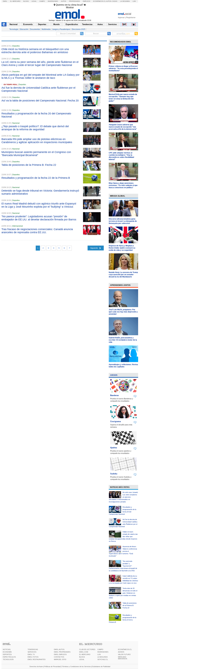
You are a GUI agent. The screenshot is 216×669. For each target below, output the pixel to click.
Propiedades (74, 1)
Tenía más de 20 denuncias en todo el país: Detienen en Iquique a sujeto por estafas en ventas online (123, 593)
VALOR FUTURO (124, 654)
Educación (24, 29)
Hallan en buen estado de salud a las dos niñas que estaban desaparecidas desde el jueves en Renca (123, 536)
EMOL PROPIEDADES (62, 652)
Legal (34, 1)
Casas (114, 1)
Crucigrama (115, 421)
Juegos (113, 375)
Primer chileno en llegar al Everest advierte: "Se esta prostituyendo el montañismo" (123, 68)
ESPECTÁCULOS (9, 657)
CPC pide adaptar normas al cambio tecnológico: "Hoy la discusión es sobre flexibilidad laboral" (121, 156)
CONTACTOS (59, 657)
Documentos (35, 29)
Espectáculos (72, 24)
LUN (99, 654)
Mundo (56, 24)
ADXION (121, 652)
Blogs (26, 1)
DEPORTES (7, 654)
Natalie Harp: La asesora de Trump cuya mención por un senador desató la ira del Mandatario (123, 274)
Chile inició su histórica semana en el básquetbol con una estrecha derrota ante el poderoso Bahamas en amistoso (35, 51)
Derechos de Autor (36, 666)
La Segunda (125, 1)
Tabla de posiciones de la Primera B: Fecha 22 (28, 164)
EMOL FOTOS (33, 657)
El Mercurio (15, 1)
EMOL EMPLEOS (60, 654)
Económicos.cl (99, 1)
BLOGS (82, 657)
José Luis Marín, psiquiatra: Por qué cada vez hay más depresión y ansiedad (123, 312)
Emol (5, 1)
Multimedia (46, 29)
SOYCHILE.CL (102, 659)
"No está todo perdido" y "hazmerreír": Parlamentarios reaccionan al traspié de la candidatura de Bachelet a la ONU (123, 566)
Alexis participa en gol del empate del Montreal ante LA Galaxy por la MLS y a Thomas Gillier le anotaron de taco (40, 76)
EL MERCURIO (84, 654)
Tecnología (13, 29)
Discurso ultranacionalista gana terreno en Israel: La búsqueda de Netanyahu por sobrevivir (123, 221)
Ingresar (121, 17)
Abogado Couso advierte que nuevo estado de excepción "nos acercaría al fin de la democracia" (123, 127)
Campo (42, 1)
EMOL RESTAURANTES (36, 659)
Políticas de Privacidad (52, 666)
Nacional (13, 24)
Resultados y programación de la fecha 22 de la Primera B (35, 177)
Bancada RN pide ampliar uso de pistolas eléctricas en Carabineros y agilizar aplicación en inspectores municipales (36, 141)
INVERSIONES (102, 652)
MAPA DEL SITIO (60, 659)
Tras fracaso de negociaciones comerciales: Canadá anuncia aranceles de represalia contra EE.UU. (37, 231)
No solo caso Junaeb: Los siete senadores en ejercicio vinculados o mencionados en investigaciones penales (123, 497)
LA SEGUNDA (102, 657)
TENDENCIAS (33, 649)
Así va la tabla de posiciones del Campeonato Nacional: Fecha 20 (40, 100)
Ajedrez (113, 448)
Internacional (17, 226)
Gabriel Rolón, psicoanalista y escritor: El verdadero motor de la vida (123, 340)
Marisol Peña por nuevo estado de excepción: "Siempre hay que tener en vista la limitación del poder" (123, 97)
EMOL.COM (83, 652)
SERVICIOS (32, 652)
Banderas (114, 395)
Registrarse (130, 17)
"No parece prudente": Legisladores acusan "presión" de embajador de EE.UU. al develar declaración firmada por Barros (38, 218)
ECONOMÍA (7, 652)
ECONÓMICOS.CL (125, 649)
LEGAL (81, 659)
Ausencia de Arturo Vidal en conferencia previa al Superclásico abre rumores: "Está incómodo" (123, 551)
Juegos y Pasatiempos (61, 29)
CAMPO (100, 649)
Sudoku (113, 474)
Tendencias (87, 24)
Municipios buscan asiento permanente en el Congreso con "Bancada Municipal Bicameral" (36, 154)
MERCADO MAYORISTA (122, 658)
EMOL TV (31, 654)
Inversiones (53, 1)
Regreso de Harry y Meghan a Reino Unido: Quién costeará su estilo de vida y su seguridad (122, 248)
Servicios (112, 24)
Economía (27, 24)
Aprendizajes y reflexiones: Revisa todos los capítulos (123, 366)
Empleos (86, 1)
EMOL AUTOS (59, 649)
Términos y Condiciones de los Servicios (76, 666)
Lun (134, 1)
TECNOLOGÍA (8, 659)
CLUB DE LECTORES (87, 649)
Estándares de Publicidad (101, 666)
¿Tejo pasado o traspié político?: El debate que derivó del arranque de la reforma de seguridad (35, 128)
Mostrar (70, 7)
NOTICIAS (6, 649)
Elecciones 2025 (78, 29)
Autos (63, 1)
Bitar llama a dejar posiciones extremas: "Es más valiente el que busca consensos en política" (123, 185)
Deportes (42, 24)
